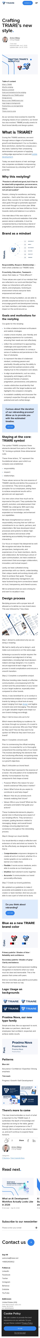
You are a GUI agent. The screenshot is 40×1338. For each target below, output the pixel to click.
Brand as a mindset (8, 90)
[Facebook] (28, 1140)
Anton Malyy (15, 38)
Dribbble (5, 1289)
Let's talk (10, 427)
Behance (5, 1286)
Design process (7, 98)
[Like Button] (6, 1140)
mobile (34, 154)
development (7, 157)
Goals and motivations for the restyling (14, 92)
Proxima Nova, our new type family (12, 106)
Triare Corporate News (17, 1158)
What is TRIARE (7, 84)
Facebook (6, 1275)
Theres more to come (9, 111)
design (25, 704)
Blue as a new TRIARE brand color (12, 100)
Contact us (27, 3)
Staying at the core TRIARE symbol (13, 95)
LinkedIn (5, 1271)
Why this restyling (7, 87)
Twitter (5, 1278)
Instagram (6, 1282)
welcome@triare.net (10, 1258)
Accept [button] (20, 1328)
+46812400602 (8, 1262)
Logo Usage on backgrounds (11, 103)
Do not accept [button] (20, 1333)
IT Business (5, 1158)
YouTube (5, 1293)
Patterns (4, 108)
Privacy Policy (27, 1323)
